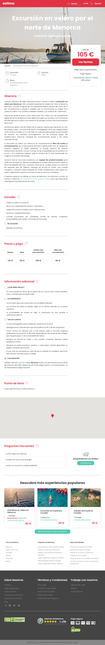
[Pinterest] (19, 605)
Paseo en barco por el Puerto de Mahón (84, 558)
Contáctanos (85, 463)
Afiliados (74, 588)
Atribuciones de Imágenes (47, 598)
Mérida (8, 555)
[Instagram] (10, 605)
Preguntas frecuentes (13, 598)
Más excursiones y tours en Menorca (52, 531)
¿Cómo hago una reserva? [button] (16, 454)
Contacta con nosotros (13, 595)
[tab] (36, 453)
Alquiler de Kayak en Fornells (80, 550)
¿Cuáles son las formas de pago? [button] (18, 459)
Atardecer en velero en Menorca (81, 553)
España (7, 66)
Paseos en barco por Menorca (48, 550)
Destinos (7, 585)
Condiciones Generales (46, 588)
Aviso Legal (41, 585)
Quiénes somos (10, 591)
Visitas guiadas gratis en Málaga (49, 561)
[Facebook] (5, 605)
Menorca (9, 547)
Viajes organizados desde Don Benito (51, 558)
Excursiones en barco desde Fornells (51, 547)
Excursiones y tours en (25, 66)
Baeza (8, 561)
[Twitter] (14, 605)
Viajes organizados (11, 588)
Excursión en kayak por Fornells (81, 547)
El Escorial (9, 558)
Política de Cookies (45, 595)
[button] (74, 3)
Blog (6, 602)
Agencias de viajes (78, 585)
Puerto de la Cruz (12, 550)
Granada (9, 553)
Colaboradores (77, 591)
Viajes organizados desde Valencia (50, 564)
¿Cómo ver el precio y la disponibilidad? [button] (21, 465)
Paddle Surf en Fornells (78, 555)
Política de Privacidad (46, 591)
